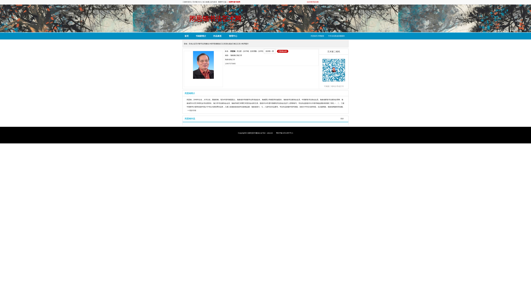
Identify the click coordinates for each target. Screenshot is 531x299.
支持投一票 (270, 51)
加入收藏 (205, 2)
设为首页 (213, 2)
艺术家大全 (196, 2)
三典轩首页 (187, 2)
